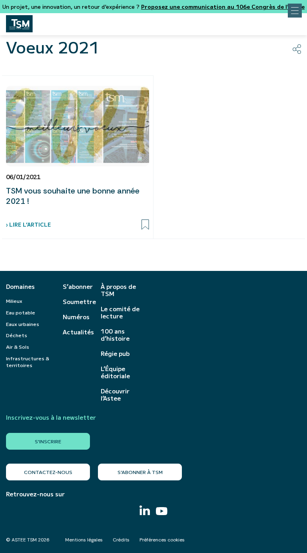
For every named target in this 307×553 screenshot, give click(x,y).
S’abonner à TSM (140, 471)
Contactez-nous (48, 471)
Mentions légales (84, 540)
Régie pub (115, 353)
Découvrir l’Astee (115, 394)
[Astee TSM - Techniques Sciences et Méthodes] (19, 21)
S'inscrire (48, 441)
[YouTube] (161, 512)
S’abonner (78, 286)
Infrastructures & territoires (27, 361)
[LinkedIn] (145, 511)
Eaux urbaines (22, 323)
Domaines (20, 286)
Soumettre (78, 301)
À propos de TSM (118, 290)
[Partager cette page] (297, 49)
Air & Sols (17, 346)
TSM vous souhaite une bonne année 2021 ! (73, 196)
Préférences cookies (162, 540)
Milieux (14, 300)
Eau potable (20, 312)
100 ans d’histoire (115, 335)
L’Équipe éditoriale (115, 372)
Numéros (76, 316)
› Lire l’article (28, 224)
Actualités (78, 332)
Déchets (16, 335)
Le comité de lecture (120, 312)
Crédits (121, 540)
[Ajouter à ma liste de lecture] (145, 224)
